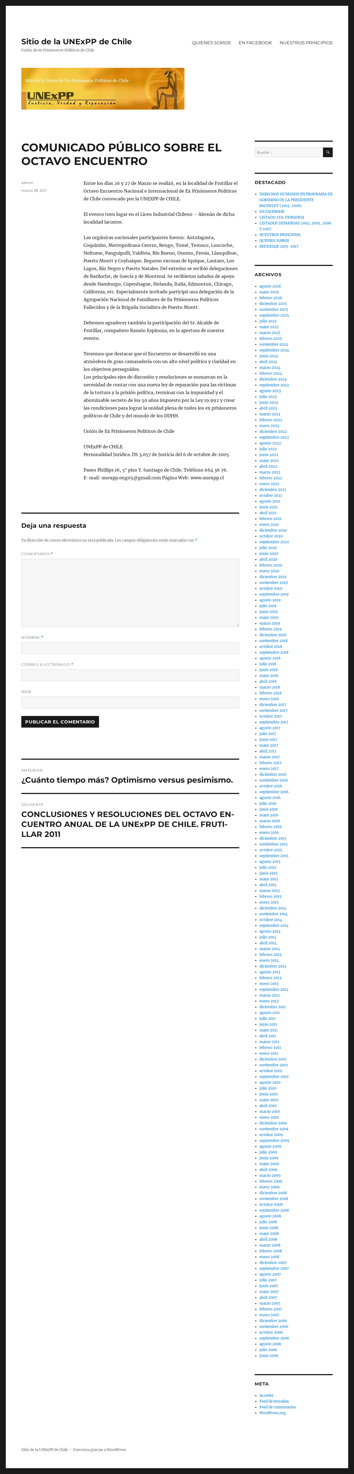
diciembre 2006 (273, 1320)
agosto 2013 (269, 972)
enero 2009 (269, 1187)
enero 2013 (268, 983)
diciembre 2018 (272, 635)
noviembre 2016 (273, 780)
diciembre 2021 (272, 489)
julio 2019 (268, 606)
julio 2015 (267, 867)
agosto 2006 (270, 1344)
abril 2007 (268, 1297)
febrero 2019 (270, 629)
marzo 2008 (269, 1245)
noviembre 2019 (273, 582)
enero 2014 (269, 960)
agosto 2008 (270, 1216)
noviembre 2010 (273, 1065)
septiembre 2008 (274, 1210)
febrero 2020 (270, 565)
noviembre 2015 (273, 844)
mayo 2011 (268, 1030)
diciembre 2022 (273, 431)
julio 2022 (268, 449)
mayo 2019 (268, 617)
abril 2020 (268, 559)
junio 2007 (268, 1286)
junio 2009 (268, 1158)
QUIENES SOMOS (211, 42)
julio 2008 (268, 1222)
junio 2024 (268, 356)
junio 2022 (268, 454)
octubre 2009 (271, 1134)
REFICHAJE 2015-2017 (279, 246)
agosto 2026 (270, 286)
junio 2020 (268, 553)
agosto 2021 (269, 501)
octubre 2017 (270, 716)
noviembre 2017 (273, 710)
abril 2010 (268, 1105)
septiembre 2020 (274, 542)
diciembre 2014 (272, 908)
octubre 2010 (270, 1071)
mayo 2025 (269, 327)
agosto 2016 (270, 797)
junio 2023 (268, 402)
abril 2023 (268, 408)
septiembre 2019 (274, 594)
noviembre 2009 (273, 1129)
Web (26, 691)
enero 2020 (269, 571)
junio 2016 (268, 809)
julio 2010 (267, 1088)
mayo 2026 (269, 292)
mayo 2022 (269, 460)
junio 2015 (268, 873)
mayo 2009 (269, 1164)
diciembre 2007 (273, 1262)
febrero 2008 (270, 1251)
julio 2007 (268, 1280)
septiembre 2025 (274, 315)
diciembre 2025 (273, 303)
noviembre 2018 (273, 640)
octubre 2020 (271, 536)
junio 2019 (268, 611)
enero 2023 (269, 425)
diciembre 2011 (272, 1007)
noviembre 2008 (273, 1198)
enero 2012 (269, 1001)
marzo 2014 (269, 949)
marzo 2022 (269, 472)
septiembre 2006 (274, 1338)
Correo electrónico (47, 664)
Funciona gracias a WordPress (99, 1449)
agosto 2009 (270, 1146)
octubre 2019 (270, 588)
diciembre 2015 (272, 838)
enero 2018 (269, 699)
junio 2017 (268, 739)
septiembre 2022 (274, 437)
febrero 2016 (270, 826)
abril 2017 (268, 751)
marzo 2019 (269, 623)
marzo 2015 (269, 890)
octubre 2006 (271, 1332)
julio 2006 (268, 1350)
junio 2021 (268, 507)
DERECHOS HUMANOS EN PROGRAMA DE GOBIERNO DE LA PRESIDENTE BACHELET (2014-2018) (296, 200)
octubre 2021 (270, 495)
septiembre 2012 (273, 989)
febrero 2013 (270, 978)
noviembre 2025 (273, 309)
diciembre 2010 (272, 1059)
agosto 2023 (270, 391)
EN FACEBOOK (255, 42)
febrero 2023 (270, 420)
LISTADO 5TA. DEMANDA (281, 217)
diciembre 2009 (273, 1123)
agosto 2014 (269, 931)
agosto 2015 (269, 861)
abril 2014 (268, 943)
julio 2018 (267, 664)
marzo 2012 (269, 995)
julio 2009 (268, 1152)
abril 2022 (268, 466)
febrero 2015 (270, 896)
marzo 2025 (269, 332)
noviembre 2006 (273, 1326)
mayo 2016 (268, 815)
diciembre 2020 (273, 530)
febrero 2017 (270, 763)
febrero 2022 (270, 478)
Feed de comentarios (277, 1407)
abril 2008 (268, 1239)
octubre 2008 (271, 1204)
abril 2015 (268, 885)
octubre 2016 (270, 786)
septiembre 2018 (273, 652)
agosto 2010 (269, 1082)
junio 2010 (268, 1094)
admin (27, 182)
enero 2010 (269, 1117)
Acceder (266, 1395)
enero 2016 (269, 832)
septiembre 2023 (274, 385)
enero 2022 (269, 484)
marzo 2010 (269, 1111)
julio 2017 (267, 733)
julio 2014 (267, 937)
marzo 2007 (269, 1303)
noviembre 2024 (273, 344)
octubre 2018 (270, 646)
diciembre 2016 (273, 774)
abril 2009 (268, 1169)
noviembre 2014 (273, 914)
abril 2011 (267, 1036)
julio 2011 (267, 1018)
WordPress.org (272, 1413)
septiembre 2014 (273, 925)
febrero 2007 (270, 1309)
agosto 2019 (270, 600)
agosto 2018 (269, 658)
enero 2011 (268, 1053)
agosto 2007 (270, 1274)
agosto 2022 (270, 443)
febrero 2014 (270, 954)
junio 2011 (268, 1024)
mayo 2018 (268, 675)
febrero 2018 (270, 693)
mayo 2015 (268, 879)
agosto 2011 (269, 1012)
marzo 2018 (269, 687)
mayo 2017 (268, 745)
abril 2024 (268, 362)
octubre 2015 (270, 850)
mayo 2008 (269, 1233)
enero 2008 (269, 1257)
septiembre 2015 (273, 856)
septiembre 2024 (274, 350)
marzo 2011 (269, 1041)
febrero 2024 (270, 373)
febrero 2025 (270, 338)
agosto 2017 (269, 728)
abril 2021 (268, 513)
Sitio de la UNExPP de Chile (76, 41)
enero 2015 (269, 902)
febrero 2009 (270, 1181)
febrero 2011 (270, 1047)
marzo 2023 (269, 414)
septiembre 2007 (274, 1268)
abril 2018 (268, 681)
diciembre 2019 (273, 577)
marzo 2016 (269, 821)
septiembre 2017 (273, 722)
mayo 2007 (269, 1291)
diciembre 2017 (272, 704)
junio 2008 (268, 1227)
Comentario (37, 554)
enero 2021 (269, 524)
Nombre (32, 637)
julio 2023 (268, 396)
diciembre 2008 (273, 1193)
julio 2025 (268, 321)
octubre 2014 (270, 919)
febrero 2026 (270, 298)
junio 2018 (268, 670)
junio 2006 (268, 1355)
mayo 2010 (268, 1100)
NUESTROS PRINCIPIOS (306, 42)
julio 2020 (268, 547)
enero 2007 (269, 1315)
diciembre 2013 (272, 966)
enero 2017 (269, 768)
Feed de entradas (274, 1401)
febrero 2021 (270, 518)
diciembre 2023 (273, 379)
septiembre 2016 (274, 792)
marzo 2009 (270, 1175)
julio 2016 (268, 803)
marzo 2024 (269, 367)
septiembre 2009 (274, 1140)
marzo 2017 (269, 757)
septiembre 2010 (273, 1076)
